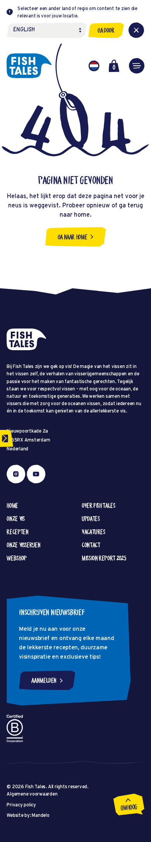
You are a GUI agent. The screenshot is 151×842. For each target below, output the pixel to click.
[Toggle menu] (136, 66)
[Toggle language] (94, 65)
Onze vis (15, 518)
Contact (91, 544)
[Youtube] (36, 474)
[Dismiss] (136, 30)
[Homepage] (29, 65)
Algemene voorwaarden (32, 794)
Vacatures (93, 531)
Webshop (16, 557)
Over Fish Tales (98, 505)
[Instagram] (16, 474)
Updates (91, 518)
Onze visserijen (23, 544)
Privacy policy (21, 805)
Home (12, 505)
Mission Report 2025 (104, 557)
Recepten (17, 531)
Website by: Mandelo (28, 815)
